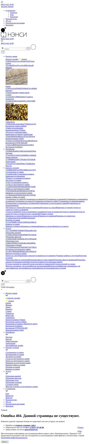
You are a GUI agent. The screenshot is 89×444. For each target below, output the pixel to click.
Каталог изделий (12, 168)
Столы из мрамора (13, 212)
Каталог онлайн (12, 59)
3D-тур (8, 21)
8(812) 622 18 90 (7, 4)
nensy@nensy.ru (31, 430)
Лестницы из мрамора (31, 208)
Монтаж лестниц (18, 268)
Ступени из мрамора (20, 210)
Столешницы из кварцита (35, 199)
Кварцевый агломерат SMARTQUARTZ (21, 324)
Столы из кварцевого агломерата (33, 212)
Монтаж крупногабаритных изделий (51, 268)
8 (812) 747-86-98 (37, 427)
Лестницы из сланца (48, 208)
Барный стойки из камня (15, 365)
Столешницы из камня (15, 352)
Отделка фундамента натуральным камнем (45, 262)
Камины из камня (13, 369)
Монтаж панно (31, 268)
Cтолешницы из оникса (23, 201)
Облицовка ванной (13, 376)
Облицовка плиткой (14, 382)
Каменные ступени (64, 208)
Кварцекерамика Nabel (15, 330)
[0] (3, 30)
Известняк (10, 316)
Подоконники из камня (15, 355)
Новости (13, 13)
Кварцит (9, 309)
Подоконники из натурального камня (52, 203)
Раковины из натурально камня (18, 363)
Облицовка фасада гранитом (17, 260)
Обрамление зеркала (26, 256)
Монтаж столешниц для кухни (18, 266)
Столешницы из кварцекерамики (71, 201)
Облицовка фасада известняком (40, 260)
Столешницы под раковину (45, 256)
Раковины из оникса (30, 216)
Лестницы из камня (13, 357)
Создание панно (12, 384)
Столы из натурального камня (17, 359)
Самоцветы (10, 318)
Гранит (8, 303)
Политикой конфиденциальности (14, 438)
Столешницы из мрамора (55, 199)
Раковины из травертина (65, 216)
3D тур (8, 402)
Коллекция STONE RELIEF (17, 328)
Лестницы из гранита (14, 208)
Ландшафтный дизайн (14, 345)
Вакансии (14, 17)
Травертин (10, 313)
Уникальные (10, 343)
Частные (9, 337)
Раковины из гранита (14, 216)
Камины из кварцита (14, 226)
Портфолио (10, 149)
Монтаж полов (54, 266)
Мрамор (9, 305)
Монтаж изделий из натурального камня (22, 387)
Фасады (9, 339)
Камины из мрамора (30, 226)
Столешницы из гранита (15, 199)
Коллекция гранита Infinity (16, 322)
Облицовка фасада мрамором (64, 260)
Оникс (8, 307)
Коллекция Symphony (14, 326)
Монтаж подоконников (39, 266)
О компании (10, 10)
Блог (12, 15)
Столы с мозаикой (32, 214)
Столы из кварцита (53, 212)
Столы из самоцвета (69, 212)
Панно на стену (12, 256)
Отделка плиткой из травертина (40, 264)
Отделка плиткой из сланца (64, 264)
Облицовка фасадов (13, 378)
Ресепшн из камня (13, 367)
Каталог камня (11, 56)
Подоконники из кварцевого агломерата (21, 203)
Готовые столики (46, 214)
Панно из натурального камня (17, 361)
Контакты (9, 25)
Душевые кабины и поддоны (67, 256)
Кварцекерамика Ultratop (15, 320)
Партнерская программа (15, 23)
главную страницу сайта (25, 425)
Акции (11, 301)
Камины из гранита (60, 226)
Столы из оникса (18, 214)
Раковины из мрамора (47, 216)
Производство (11, 19)
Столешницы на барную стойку (45, 201)
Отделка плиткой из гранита (17, 264)
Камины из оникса (45, 226)
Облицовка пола (12, 380)
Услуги (8, 228)
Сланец (8, 311)
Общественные (12, 341)
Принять (5, 442)
